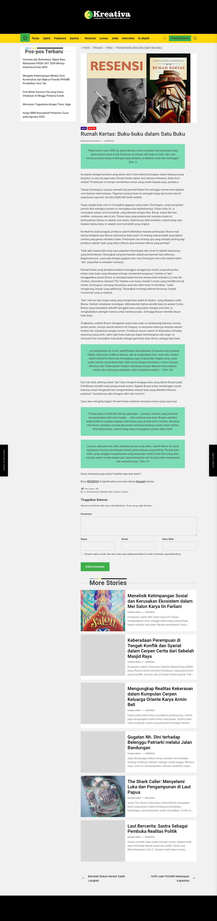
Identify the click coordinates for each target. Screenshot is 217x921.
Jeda (115, 38)
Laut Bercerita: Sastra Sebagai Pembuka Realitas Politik (158, 828)
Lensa (104, 38)
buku (110, 492)
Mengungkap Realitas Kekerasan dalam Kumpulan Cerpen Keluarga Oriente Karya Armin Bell (160, 696)
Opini (46, 38)
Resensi (90, 38)
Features (60, 38)
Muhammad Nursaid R (90, 141)
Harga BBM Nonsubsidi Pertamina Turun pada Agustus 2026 (46, 115)
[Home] (25, 38)
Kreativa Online (134, 612)
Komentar (87, 514)
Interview (128, 38)
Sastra (74, 38)
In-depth (143, 38)
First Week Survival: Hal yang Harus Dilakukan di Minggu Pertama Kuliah (43, 94)
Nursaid (140, 481)
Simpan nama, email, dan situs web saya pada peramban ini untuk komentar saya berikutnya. (132, 554)
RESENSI (93, 481)
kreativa (117, 492)
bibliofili (103, 492)
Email (125, 539)
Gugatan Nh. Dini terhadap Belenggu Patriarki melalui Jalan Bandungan (160, 742)
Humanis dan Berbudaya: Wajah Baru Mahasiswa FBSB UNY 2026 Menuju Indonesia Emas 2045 (44, 63)
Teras (35, 38)
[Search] (195, 38)
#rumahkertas (93, 492)
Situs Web (167, 539)
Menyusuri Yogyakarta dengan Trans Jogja (47, 104)
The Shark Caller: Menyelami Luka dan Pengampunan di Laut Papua (159, 787)
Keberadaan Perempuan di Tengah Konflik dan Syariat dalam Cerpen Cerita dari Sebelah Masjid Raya (161, 648)
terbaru (125, 492)
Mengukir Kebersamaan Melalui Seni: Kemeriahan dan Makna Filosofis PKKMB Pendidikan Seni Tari (46, 79)
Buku (83, 128)
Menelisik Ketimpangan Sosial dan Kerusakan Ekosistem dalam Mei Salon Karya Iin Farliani (160, 601)
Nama (84, 539)
